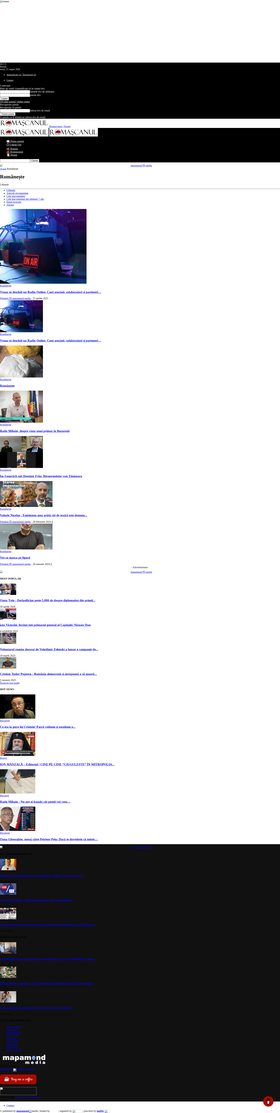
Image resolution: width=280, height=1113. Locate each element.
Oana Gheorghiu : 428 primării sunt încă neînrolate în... (37, 900)
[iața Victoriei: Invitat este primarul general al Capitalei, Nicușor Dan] (8, 618)
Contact (9, 80)
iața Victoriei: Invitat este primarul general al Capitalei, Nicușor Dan (45, 625)
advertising (17, 1069)
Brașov (3, 758)
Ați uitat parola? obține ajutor (15, 101)
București (5, 720)
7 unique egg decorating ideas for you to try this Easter (36, 1007)
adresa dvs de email (40, 110)
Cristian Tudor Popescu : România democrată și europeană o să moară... (48, 674)
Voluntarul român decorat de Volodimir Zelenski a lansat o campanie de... (49, 649)
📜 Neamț (11, 155)
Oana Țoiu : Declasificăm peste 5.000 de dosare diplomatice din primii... (47, 600)
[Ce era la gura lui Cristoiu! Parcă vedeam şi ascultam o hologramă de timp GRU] (17, 717)
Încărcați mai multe (9, 683)
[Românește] (21, 376)
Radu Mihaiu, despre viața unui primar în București (35, 431)
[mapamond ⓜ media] (140, 164)
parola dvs (35, 95)
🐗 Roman (12, 148)
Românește (5, 285)
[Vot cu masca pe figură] (26, 548)
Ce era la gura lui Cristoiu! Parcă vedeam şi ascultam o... (38, 727)
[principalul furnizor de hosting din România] (54, 1111)
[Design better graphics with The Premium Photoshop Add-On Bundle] (8, 977)
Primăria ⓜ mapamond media (15, 298)
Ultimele (10, 190)
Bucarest (4, 795)
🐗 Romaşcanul (14, 151)
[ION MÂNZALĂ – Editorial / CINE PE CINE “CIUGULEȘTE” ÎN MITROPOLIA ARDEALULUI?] (17, 755)
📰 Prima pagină (15, 141)
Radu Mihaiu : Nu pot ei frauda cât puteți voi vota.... (35, 801)
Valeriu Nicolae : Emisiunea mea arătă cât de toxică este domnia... (43, 515)
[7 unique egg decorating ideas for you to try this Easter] (8, 1001)
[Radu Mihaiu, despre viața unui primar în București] (21, 421)
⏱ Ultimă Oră (13, 144)
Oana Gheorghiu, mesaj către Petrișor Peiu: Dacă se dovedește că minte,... (49, 839)
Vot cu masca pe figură (15, 557)
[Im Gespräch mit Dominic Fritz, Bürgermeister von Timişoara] (21, 467)
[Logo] (24, 135)
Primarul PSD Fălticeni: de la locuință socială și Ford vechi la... (42, 875)
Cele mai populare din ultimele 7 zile (25, 199)
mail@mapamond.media (27, 1097)
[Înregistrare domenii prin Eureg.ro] (77, 1111)
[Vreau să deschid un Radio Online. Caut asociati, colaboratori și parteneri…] (43, 282)
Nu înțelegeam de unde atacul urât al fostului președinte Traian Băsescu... (48, 924)
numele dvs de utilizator (42, 91)
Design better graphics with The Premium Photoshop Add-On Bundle (46, 983)
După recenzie (13, 202)
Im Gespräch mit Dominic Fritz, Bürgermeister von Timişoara (41, 476)
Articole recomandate (17, 193)
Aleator (10, 204)
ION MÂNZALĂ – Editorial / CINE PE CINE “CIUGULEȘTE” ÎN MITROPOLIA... (57, 764)
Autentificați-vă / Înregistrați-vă (21, 75)
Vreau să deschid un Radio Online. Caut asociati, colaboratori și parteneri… (50, 292)
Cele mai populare (15, 196)
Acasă (3, 168)
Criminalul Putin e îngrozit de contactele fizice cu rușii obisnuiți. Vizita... (47, 959)
